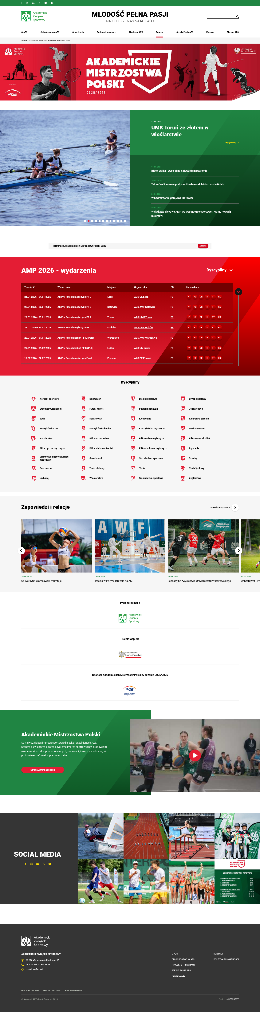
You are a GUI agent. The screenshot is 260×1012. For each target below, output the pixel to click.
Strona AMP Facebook (42, 769)
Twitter (40, 3)
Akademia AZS (136, 32)
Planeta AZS (233, 32)
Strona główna (33, 40)
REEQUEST (233, 999)
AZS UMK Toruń (143, 317)
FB (172, 296)
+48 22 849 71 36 (42, 964)
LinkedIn (33, 3)
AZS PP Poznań (142, 358)
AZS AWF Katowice (144, 306)
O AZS (24, 32)
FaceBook (21, 3)
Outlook (52, 3)
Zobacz (203, 246)
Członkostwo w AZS (50, 32)
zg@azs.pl (38, 969)
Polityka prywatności (226, 959)
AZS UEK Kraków (143, 327)
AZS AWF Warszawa (145, 337)
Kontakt (210, 32)
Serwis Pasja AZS (184, 32)
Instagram (27, 3)
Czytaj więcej (230, 143)
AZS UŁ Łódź (141, 296)
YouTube (46, 3)
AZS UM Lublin (142, 348)
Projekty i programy (106, 32)
